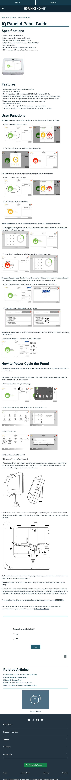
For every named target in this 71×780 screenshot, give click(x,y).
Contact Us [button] (7, 754)
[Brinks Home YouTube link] (42, 720)
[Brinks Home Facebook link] (29, 720)
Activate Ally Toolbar (35, 765)
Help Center (5, 17)
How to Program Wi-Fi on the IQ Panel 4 (17, 683)
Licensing (46, 773)
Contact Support (35, 711)
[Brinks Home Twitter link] (33, 720)
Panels (14, 17)
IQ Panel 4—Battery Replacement (15, 677)
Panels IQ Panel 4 (24, 17)
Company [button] (7, 747)
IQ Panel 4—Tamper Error (12, 680)
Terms (5, 773)
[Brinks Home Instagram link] (37, 720)
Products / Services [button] (11, 732)
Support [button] (6, 739)
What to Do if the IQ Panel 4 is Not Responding (20, 685)
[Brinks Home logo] (35, 8)
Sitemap (65, 773)
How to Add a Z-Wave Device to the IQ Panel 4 (20, 675)
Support (52, 2)
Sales (17, 2)
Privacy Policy (25, 773)
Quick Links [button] (7, 724)
